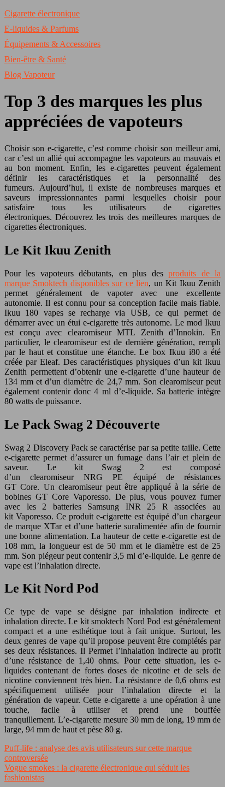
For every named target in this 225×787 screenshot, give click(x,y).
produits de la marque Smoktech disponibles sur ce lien (112, 278)
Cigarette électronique (42, 13)
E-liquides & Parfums (41, 28)
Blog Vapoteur (29, 74)
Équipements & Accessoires (52, 44)
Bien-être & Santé (35, 59)
